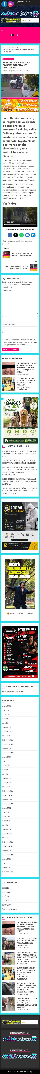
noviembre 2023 (8, 846)
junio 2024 (6, 817)
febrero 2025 (7, 783)
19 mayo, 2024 (17, 71)
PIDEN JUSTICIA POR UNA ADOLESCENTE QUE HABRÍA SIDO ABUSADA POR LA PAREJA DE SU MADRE (8, 368)
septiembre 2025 (8, 753)
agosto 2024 (6, 808)
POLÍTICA (5, 896)
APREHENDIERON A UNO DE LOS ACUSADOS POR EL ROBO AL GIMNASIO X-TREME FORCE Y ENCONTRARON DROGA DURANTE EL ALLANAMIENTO (8, 958)
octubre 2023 (7, 850)
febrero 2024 (7, 834)
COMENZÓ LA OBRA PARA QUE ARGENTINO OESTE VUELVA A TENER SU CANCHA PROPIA (8, 943)
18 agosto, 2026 (23, 994)
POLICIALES (6, 892)
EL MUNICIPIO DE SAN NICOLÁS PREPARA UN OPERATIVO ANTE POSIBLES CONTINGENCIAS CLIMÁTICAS (8, 384)
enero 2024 (6, 838)
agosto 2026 (6, 706)
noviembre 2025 (8, 744)
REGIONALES (7, 901)
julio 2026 (5, 710)
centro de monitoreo (26, 241)
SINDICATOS (6, 905)
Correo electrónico (9, 324)
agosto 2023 (6, 859)
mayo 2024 (6, 821)
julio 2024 (5, 812)
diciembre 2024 (7, 791)
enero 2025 (6, 787)
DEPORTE (5, 888)
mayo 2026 (6, 719)
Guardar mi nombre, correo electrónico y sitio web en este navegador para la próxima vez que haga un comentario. (20, 342)
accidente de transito (13, 241)
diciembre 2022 (7, 872)
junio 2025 (6, 765)
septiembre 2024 (8, 804)
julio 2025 (5, 761)
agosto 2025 (6, 757)
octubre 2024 (7, 799)
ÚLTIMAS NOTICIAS (8, 59)
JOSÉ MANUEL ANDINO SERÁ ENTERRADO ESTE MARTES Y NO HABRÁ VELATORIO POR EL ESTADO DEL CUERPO (20, 490)
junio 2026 (6, 714)
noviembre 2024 (8, 795)
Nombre (5, 317)
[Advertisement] (29, 35)
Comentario (7, 290)
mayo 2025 (6, 770)
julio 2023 (5, 863)
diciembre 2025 (7, 740)
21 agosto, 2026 (23, 374)
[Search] (17, 35)
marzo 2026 (6, 727)
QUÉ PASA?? (6, 71)
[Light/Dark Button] (12, 35)
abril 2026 (5, 723)
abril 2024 (5, 825)
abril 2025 (5, 774)
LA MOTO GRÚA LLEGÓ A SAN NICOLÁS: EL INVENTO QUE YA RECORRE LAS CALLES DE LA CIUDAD (8, 1004)
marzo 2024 (6, 829)
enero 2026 (6, 736)
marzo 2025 (6, 778)
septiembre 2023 (8, 855)
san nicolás (6, 244)
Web (3, 332)
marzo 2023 (6, 868)
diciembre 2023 (7, 842)
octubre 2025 (7, 748)
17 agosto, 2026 (23, 1010)
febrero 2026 (7, 732)
